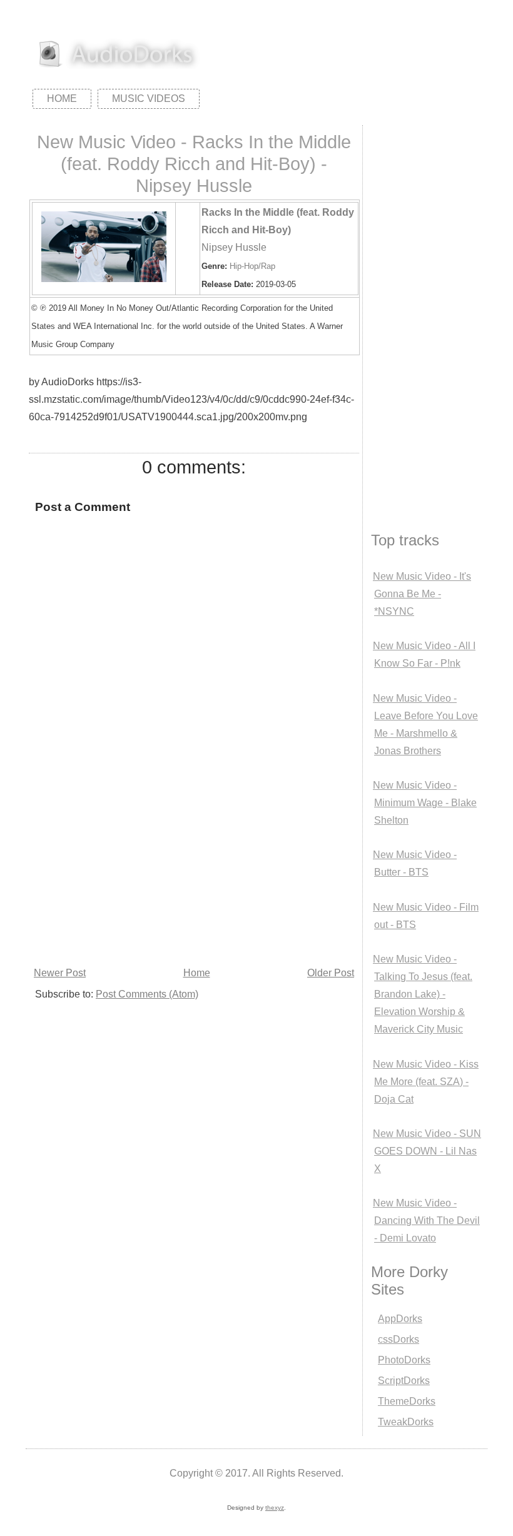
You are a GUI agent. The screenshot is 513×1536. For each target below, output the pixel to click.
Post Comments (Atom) (147, 994)
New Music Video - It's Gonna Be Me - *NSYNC (422, 594)
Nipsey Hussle (234, 247)
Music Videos (148, 98)
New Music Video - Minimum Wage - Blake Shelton (425, 803)
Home (62, 98)
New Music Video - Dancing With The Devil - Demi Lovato (426, 1220)
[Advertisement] (194, 869)
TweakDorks (406, 1422)
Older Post (330, 973)
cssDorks (398, 1339)
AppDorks (400, 1318)
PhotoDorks (404, 1360)
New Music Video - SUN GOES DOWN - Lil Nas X (427, 1151)
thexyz (274, 1507)
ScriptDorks (404, 1380)
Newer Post (60, 973)
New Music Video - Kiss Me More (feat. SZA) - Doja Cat (426, 1081)
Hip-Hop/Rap (252, 266)
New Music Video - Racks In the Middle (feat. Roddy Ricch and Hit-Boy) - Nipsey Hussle (194, 164)
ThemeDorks (406, 1401)
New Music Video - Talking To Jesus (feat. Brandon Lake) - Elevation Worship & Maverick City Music (422, 994)
